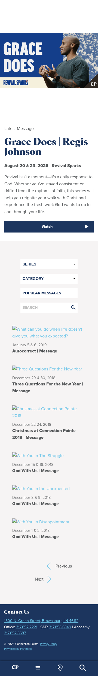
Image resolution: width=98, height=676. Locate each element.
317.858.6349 (60, 627)
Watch (47, 227)
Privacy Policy (48, 644)
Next (43, 579)
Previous (49, 566)
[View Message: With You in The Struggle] (38, 455)
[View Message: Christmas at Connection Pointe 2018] (49, 412)
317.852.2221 (26, 627)
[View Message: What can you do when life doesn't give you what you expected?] (49, 332)
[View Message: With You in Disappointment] (40, 521)
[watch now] (49, 60)
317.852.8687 (15, 633)
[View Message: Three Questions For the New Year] (49, 369)
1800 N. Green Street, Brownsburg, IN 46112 (41, 621)
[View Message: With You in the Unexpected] (41, 488)
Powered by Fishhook (18, 649)
